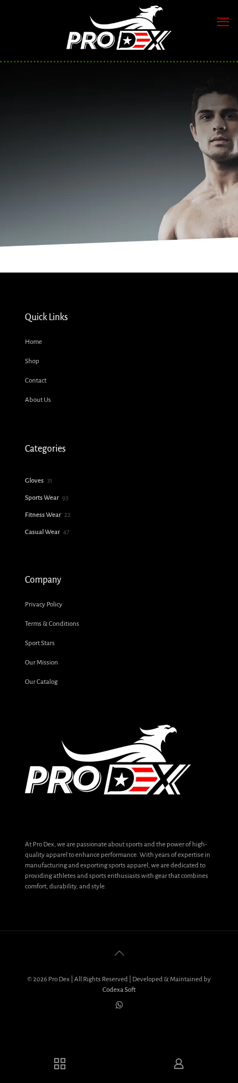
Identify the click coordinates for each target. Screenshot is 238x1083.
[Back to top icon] (119, 953)
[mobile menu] (223, 22)
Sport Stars (40, 643)
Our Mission (41, 662)
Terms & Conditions (52, 623)
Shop (32, 361)
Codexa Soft (119, 989)
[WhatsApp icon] (119, 1005)
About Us (38, 400)
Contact (35, 380)
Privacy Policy (44, 604)
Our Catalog (41, 682)
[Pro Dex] (119, 28)
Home (33, 342)
